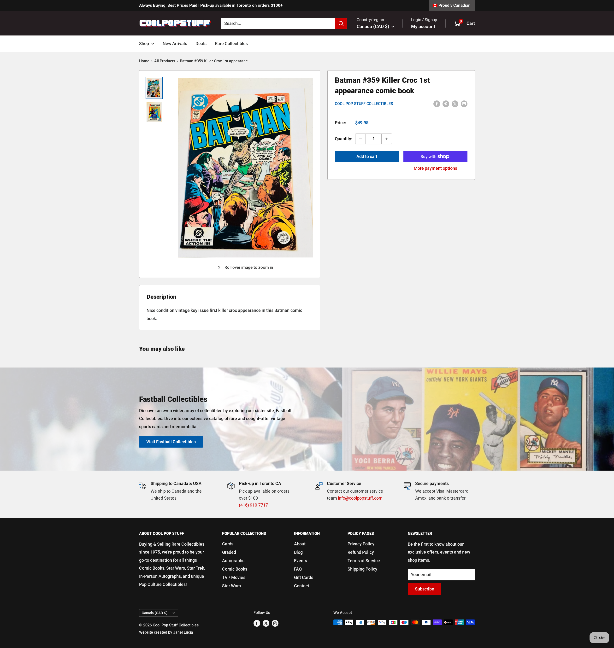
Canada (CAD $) (154, 613)
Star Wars (231, 585)
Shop (144, 43)
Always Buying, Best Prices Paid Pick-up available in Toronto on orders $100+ (211, 5)
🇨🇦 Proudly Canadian (451, 5)
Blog (298, 552)
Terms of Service (364, 560)
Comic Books (234, 569)
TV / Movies (233, 577)
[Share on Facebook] (436, 103)
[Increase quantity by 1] (387, 139)
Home (144, 61)
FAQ (298, 569)
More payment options (435, 168)
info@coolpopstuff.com (360, 498)
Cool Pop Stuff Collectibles (364, 103)
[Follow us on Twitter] (266, 623)
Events (300, 560)
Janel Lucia (183, 632)
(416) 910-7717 (253, 505)
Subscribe (424, 588)
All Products (164, 61)
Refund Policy (361, 552)
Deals (201, 43)
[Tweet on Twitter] (455, 103)
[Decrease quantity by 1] (360, 139)
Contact (301, 585)
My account (423, 26)
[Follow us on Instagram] (275, 623)
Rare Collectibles (231, 43)
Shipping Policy (362, 569)
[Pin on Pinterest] (446, 103)
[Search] (341, 23)
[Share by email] (464, 103)
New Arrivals (175, 43)
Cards (227, 543)
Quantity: (343, 138)
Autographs (233, 560)
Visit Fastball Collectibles (171, 441)
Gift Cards (303, 577)
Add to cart (366, 156)
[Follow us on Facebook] (257, 623)
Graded (229, 552)
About (300, 543)
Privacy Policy (361, 543)
